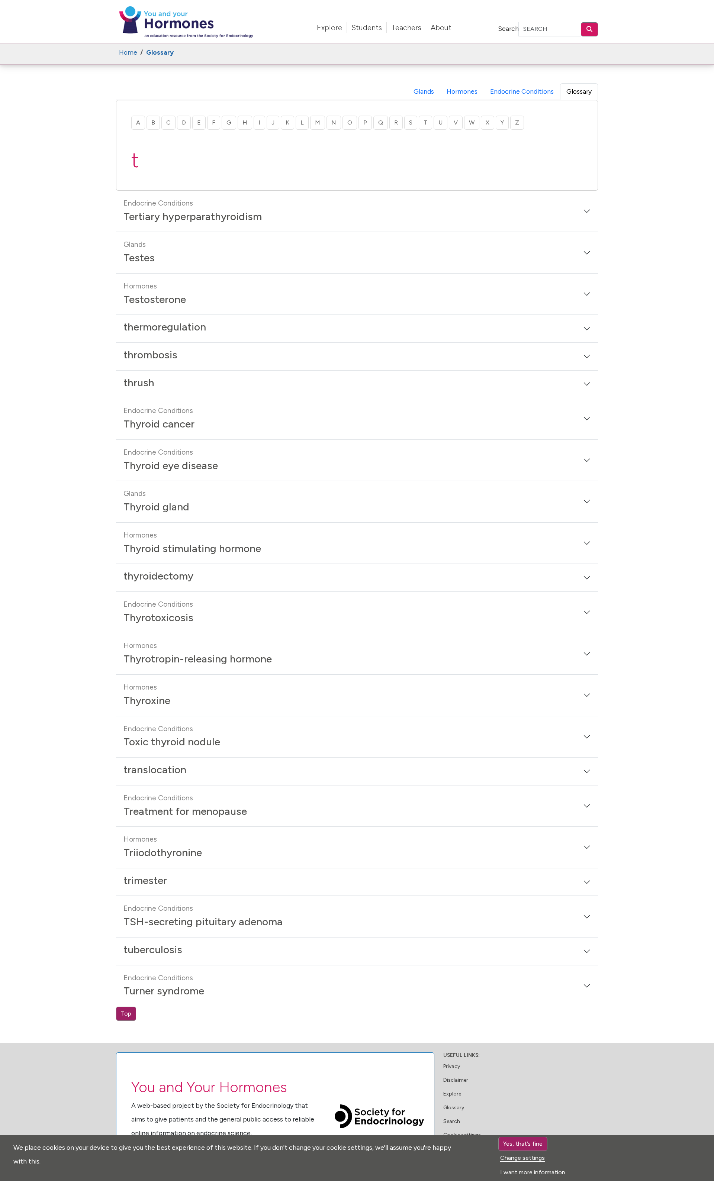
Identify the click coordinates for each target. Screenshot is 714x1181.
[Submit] (589, 29)
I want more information (532, 1172)
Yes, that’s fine (523, 1143)
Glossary (453, 1107)
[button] (357, 211)
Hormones (462, 91)
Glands (424, 91)
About (441, 27)
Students (366, 27)
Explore (329, 27)
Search (508, 28)
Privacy (451, 1066)
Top (126, 1013)
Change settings (522, 1157)
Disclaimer (455, 1080)
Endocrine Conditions (522, 91)
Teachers (406, 27)
